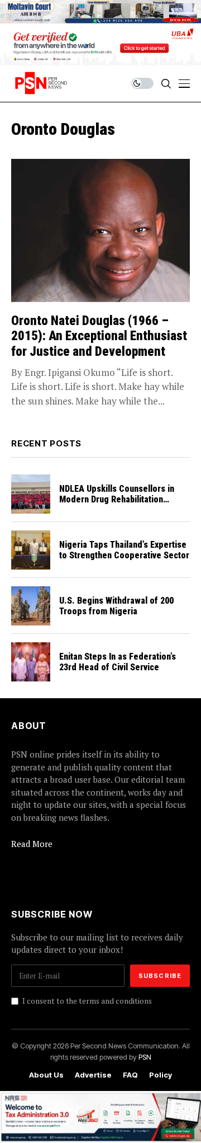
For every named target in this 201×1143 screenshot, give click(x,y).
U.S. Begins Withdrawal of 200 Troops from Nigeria (116, 606)
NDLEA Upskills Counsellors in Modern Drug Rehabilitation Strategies (116, 499)
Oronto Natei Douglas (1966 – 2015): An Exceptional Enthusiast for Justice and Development (99, 336)
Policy (160, 1075)
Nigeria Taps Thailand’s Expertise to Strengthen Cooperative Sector (124, 550)
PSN (144, 1056)
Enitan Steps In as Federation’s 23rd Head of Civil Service (117, 661)
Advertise (93, 1075)
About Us (46, 1075)
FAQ (130, 1075)
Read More (31, 843)
